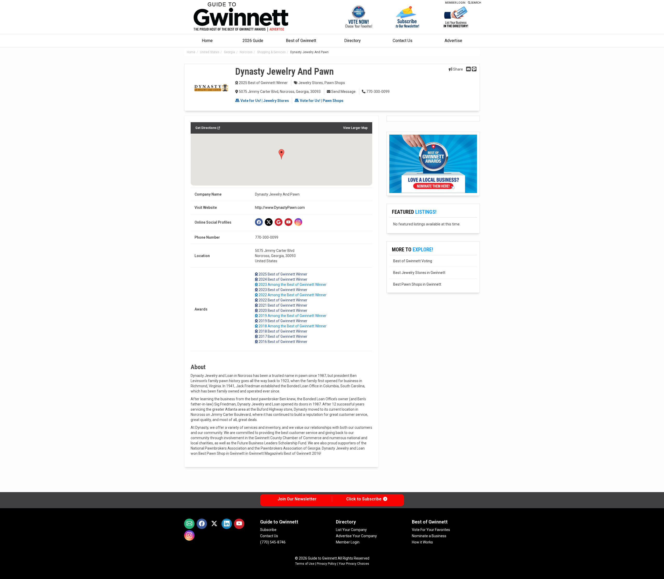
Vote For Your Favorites (431, 530)
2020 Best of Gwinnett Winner (283, 310)
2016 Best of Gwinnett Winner (283, 342)
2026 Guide (253, 40)
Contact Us (402, 40)
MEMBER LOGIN (455, 2)
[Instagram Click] (298, 222)
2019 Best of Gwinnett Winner (283, 321)
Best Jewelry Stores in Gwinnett (419, 273)
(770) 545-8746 (273, 542)
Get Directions (206, 128)
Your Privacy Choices (354, 564)
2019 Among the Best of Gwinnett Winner (293, 316)
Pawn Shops (334, 83)
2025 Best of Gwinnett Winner (263, 83)
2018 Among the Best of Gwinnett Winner (293, 326)
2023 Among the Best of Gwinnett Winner (293, 284)
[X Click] (269, 222)
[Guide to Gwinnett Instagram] (189, 535)
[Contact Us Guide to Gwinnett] (189, 524)
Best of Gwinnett (301, 40)
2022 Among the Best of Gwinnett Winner (293, 295)
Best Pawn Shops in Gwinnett (417, 284)
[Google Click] (278, 222)
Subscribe (268, 530)
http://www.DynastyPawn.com (280, 207)
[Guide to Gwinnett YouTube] (239, 524)
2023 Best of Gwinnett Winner (283, 290)
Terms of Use (304, 564)
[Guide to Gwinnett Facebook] (202, 524)
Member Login (347, 542)
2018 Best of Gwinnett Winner (283, 331)
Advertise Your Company (356, 536)
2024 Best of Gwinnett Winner (283, 279)
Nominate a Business (429, 536)
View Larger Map (355, 128)
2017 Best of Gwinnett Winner (283, 336)
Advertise (453, 40)
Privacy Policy (326, 564)
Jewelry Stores (310, 83)
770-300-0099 (377, 91)
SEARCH (476, 2)
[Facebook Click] (259, 222)
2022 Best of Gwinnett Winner (283, 300)
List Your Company (351, 530)
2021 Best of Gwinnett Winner (283, 305)
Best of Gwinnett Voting (412, 261)
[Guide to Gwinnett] (241, 17)
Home (207, 40)
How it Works (422, 542)
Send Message (343, 91)
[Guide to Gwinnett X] (214, 524)
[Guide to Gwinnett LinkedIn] (227, 524)
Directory (352, 40)
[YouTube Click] (288, 222)
